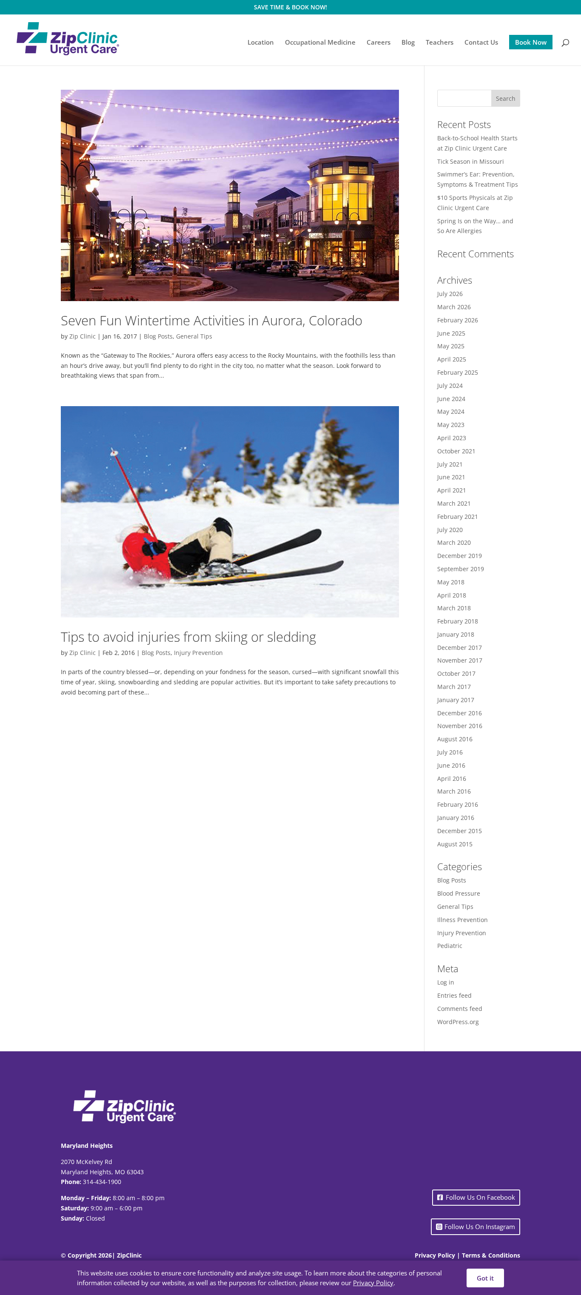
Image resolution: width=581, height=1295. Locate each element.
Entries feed (454, 995)
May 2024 (450, 411)
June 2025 (451, 333)
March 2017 (454, 687)
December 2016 (459, 713)
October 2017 (456, 673)
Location (261, 42)
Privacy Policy (435, 1255)
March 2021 (454, 503)
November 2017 (459, 660)
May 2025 (450, 346)
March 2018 (454, 608)
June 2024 (451, 399)
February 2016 (457, 804)
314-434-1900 (102, 1182)
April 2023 (451, 438)
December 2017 (459, 647)
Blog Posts (158, 336)
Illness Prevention (462, 920)
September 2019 (460, 569)
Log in (445, 982)
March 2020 (454, 542)
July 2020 (450, 530)
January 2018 (455, 634)
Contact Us (481, 42)
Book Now (531, 42)
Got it (485, 1278)
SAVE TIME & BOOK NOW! (290, 7)
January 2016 (455, 818)
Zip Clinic (82, 336)
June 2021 (451, 477)
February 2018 (457, 621)
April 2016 (451, 778)
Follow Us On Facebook (480, 1197)
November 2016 (459, 726)
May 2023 (450, 425)
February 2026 (457, 320)
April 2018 (451, 595)
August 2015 (455, 844)
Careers (378, 42)
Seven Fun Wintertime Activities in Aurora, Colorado (211, 320)
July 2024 (450, 385)
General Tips (194, 336)
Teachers (439, 42)
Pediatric (449, 946)
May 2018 (450, 582)
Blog (408, 42)
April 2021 (451, 490)
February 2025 (457, 372)
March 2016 (454, 791)
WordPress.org (458, 1022)
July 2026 (450, 294)
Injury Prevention (198, 653)
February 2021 (457, 516)
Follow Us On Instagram (479, 1226)
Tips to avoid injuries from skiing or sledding (188, 637)
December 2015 (459, 831)
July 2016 (450, 752)
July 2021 (450, 464)
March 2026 (454, 307)
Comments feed (459, 1009)
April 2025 (451, 359)
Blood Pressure (458, 893)
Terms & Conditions (491, 1255)
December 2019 (459, 556)
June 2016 (451, 765)
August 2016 (455, 739)
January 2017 (455, 700)
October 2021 (456, 451)
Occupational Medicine (320, 42)
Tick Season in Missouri (470, 161)
